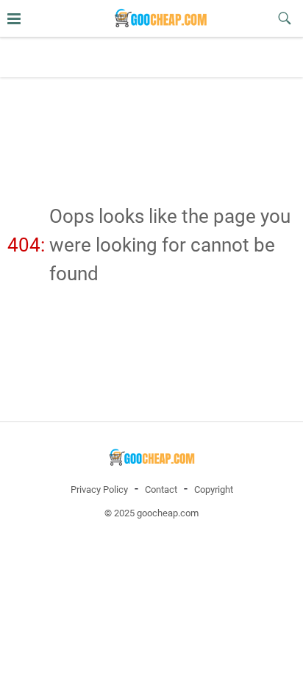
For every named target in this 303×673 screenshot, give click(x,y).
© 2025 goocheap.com (151, 513)
